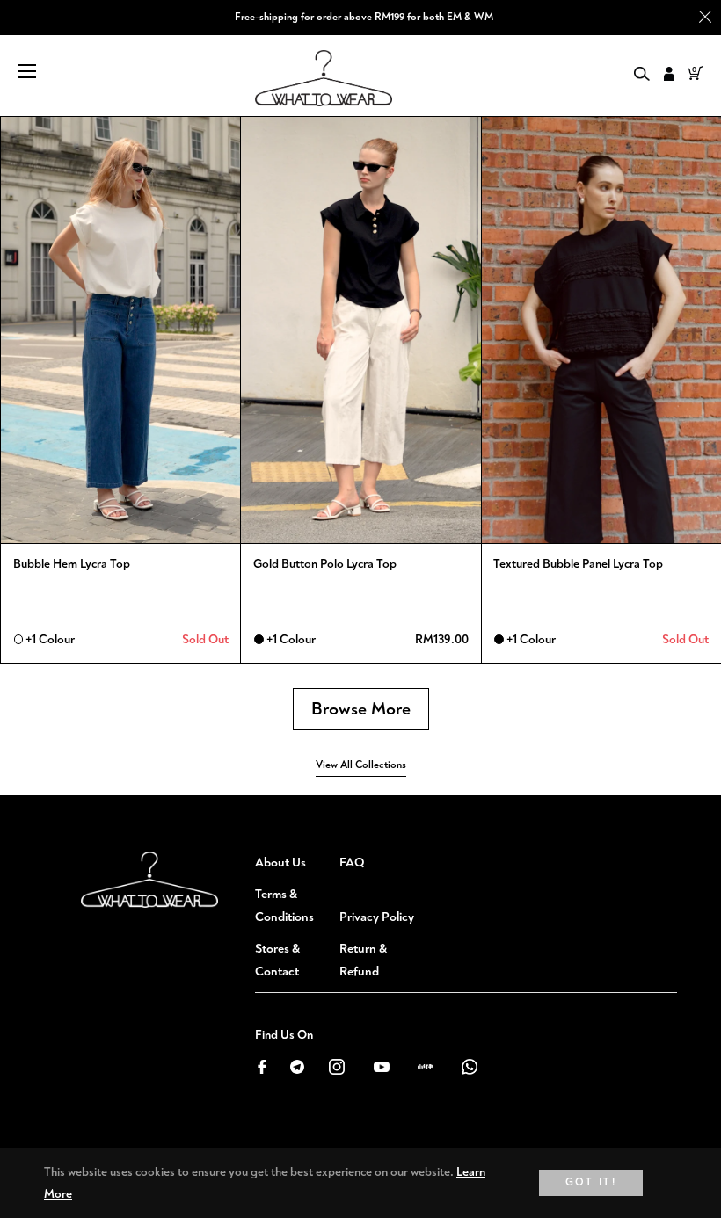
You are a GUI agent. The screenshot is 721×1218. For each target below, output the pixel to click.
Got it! (591, 1182)
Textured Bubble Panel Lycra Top (578, 563)
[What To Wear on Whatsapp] (469, 1066)
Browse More (361, 709)
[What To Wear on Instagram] (336, 1066)
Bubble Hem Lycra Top (71, 563)
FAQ (352, 862)
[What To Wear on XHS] (425, 1066)
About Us (280, 862)
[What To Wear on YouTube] (380, 1066)
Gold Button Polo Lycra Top (325, 563)
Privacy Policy (376, 917)
